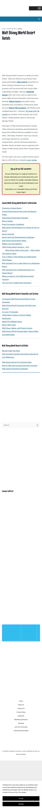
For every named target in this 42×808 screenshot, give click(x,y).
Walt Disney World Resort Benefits (15, 218)
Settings (21, 804)
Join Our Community (21, 727)
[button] (39, 19)
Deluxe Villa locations (17, 108)
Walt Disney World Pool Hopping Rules (17, 362)
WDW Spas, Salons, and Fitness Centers (17, 328)
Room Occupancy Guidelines (13, 224)
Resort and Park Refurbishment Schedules (18, 237)
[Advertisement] (21, 396)
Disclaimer (21, 716)
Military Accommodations (12, 244)
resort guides (32, 160)
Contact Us (21, 708)
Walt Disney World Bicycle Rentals (15, 369)
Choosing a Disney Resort (12, 208)
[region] (21, 794)
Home (3, 28)
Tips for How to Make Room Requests (16, 283)
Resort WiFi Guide (9, 325)
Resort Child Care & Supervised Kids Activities (19, 366)
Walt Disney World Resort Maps (14, 241)
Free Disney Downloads (21, 730)
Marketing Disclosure (21, 719)
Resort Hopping (8, 234)
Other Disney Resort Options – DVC (15, 247)
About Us (21, 705)
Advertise (21, 723)
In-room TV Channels (10, 312)
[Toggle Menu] (39, 8)
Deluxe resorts (15, 101)
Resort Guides (7, 221)
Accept (21, 798)
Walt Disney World (12, 28)
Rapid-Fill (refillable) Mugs (12, 322)
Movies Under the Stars (11, 351)
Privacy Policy (21, 712)
